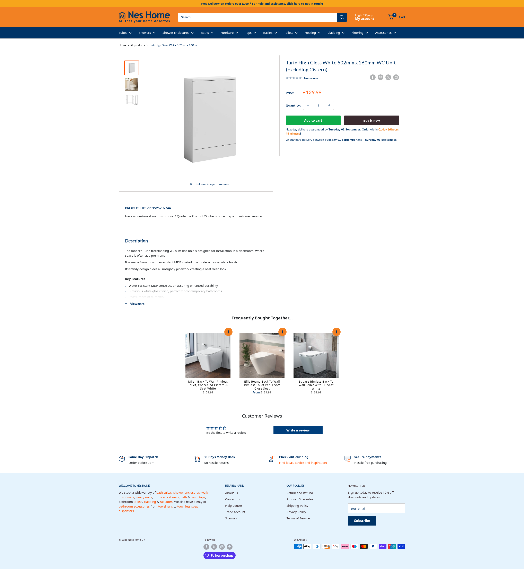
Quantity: (293, 105)
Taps (248, 32)
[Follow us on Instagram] (222, 547)
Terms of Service (298, 518)
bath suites (164, 492)
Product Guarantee (300, 499)
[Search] (342, 17)
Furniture (227, 32)
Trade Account (235, 512)
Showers (145, 32)
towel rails (165, 506)
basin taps (198, 497)
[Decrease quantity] (307, 105)
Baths (205, 32)
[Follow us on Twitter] (214, 547)
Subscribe (362, 520)
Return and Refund (300, 493)
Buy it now (371, 120)
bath (184, 497)
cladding (150, 502)
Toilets (288, 32)
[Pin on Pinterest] (380, 77)
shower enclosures (186, 492)
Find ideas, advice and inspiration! (303, 463)
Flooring (358, 32)
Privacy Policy (296, 512)
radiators (166, 502)
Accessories (383, 32)
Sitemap (231, 518)
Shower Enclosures (176, 32)
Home (122, 45)
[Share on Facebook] (373, 77)
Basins (267, 32)
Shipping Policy (297, 505)
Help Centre (233, 505)
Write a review (298, 430)
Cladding (334, 32)
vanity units (144, 497)
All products (137, 45)
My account (364, 18)
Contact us (232, 499)
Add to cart (313, 120)
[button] (228, 332)
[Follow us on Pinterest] (230, 547)
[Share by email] (396, 77)
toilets (138, 502)
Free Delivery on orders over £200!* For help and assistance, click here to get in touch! (262, 4)
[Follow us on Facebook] (206, 547)
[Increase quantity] (329, 105)
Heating (310, 32)
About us (231, 493)
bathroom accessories (134, 506)
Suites (123, 32)
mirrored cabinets (166, 497)
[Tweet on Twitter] (388, 77)
